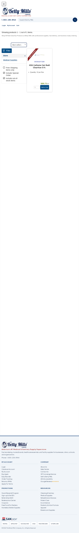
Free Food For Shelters (9, 505)
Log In (4, 25)
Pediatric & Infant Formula (50, 505)
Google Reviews (50, 481)
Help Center (45, 469)
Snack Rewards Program (10, 493)
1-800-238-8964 (9, 20)
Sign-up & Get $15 (8, 495)
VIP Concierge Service (48, 474)
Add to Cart (44, 87)
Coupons (5, 503)
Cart (17, 25)
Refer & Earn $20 (7, 498)
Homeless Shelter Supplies (11, 508)
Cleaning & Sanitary (47, 493)
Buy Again (5, 474)
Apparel (43, 508)
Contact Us (44, 472)
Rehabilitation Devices (48, 498)
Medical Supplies (10, 60)
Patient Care (45, 500)
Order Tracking (7, 479)
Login (4, 467)
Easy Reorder (6, 476)
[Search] (75, 20)
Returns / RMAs (7, 481)
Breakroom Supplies (48, 510)
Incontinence (45, 503)
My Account (11, 25)
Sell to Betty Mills (46, 476)
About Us (44, 467)
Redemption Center (9, 500)
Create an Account (8, 469)
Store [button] (5, 56)
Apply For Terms (7, 484)
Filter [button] (8, 51)
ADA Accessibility (47, 479)
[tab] (14, 55)
